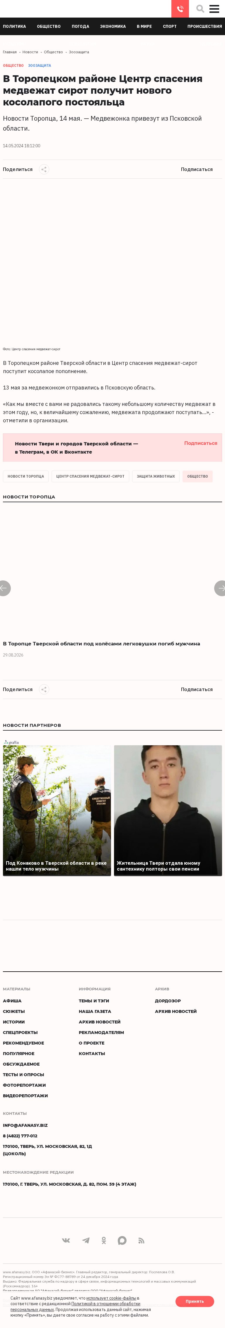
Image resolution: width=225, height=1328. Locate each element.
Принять (195, 1301)
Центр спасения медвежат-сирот (90, 476)
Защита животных (156, 476)
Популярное (18, 1053)
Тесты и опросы (23, 1074)
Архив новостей (99, 1022)
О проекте (91, 1043)
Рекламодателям (101, 1032)
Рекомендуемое (23, 1043)
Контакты (92, 1053)
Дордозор (168, 1001)
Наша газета (95, 1011)
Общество (197, 476)
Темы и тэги (94, 1001)
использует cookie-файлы (111, 1298)
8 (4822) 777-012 (180, 9)
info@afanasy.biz (25, 1125)
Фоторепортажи (24, 1085)
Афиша (12, 1001)
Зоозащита (39, 65)
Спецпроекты (20, 1032)
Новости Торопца (26, 476)
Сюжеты (14, 1011)
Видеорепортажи (25, 1095)
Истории (14, 1022)
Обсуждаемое (21, 1064)
